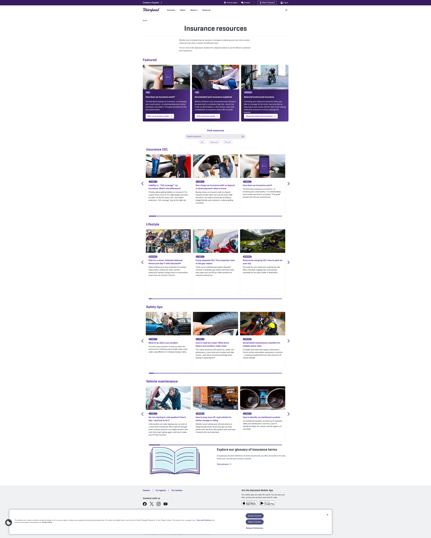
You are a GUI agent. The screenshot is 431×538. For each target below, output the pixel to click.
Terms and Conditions (204, 520)
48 (270, 298)
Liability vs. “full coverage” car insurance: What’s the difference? (164, 187)
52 (281, 298)
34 (234, 298)
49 (273, 298)
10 (215, 216)
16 (257, 216)
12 (229, 216)
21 (201, 298)
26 (214, 298)
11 (222, 216)
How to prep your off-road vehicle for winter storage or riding (213, 419)
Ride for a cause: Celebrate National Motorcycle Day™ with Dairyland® (165, 262)
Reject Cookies (254, 522)
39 (247, 298)
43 (258, 298)
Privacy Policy (47, 522)
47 (268, 298)
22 (204, 298)
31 (227, 298)
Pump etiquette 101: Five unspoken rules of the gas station (215, 262)
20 (199, 298)
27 (217, 298)
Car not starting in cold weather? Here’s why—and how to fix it (167, 419)
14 (243, 216)
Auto (202, 142)
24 (209, 298)
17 (264, 216)
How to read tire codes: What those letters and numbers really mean (212, 344)
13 (236, 216)
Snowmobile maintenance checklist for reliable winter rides (261, 344)
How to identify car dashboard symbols (261, 417)
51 (278, 298)
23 (206, 298)
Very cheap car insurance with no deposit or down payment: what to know (215, 187)
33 (232, 298)
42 (255, 298)
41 (252, 298)
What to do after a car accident (163, 342)
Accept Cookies (254, 516)
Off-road (228, 142)
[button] (173, 10)
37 (242, 298)
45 (263, 298)
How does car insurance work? (257, 185)
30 (224, 298)
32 (229, 298)
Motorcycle (214, 142)
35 (237, 298)
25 (211, 298)
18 (271, 216)
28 (219, 298)
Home (145, 20)
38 (245, 298)
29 (222, 298)
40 (250, 298)
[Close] (327, 514)
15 (250, 216)
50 (275, 298)
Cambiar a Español (151, 3)
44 (260, 298)
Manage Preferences (254, 528)
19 (278, 216)
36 (240, 298)
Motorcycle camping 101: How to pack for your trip (263, 262)
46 (265, 298)
